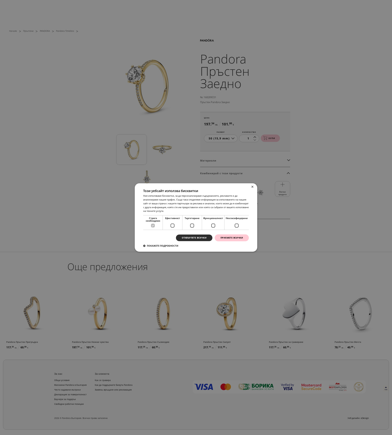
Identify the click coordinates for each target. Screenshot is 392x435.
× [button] (252, 187)
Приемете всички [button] (232, 237)
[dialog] (196, 217)
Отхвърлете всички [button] (194, 237)
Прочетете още (173, 210)
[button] (160, 245)
